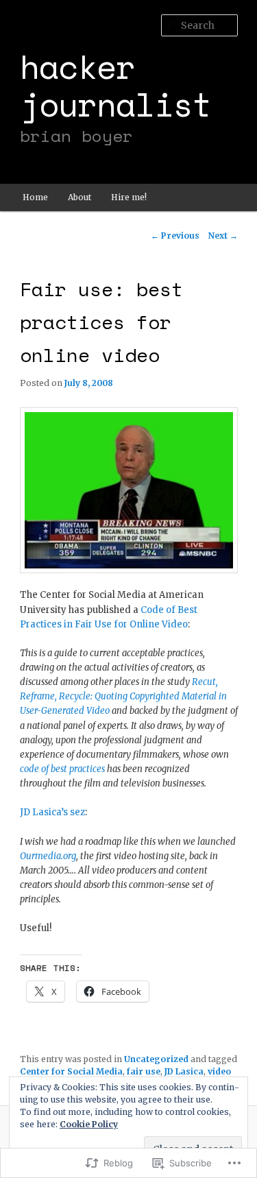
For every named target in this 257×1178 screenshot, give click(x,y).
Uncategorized (156, 1059)
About (79, 197)
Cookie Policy (89, 1124)
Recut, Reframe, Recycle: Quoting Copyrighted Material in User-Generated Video (123, 696)
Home (35, 197)
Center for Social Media (71, 1071)
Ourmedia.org (48, 856)
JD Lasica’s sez (52, 812)
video (219, 1071)
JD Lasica (184, 1071)
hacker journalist (116, 85)
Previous (175, 235)
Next (223, 235)
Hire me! (129, 197)
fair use (143, 1071)
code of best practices (62, 769)
